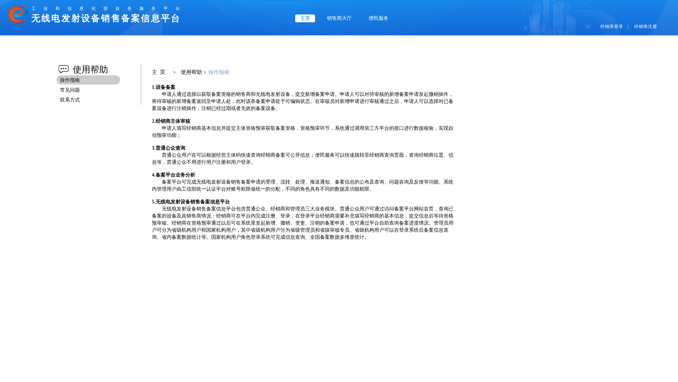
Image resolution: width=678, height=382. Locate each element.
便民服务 (378, 18)
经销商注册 (645, 26)
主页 (305, 18)
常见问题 (70, 90)
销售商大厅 (339, 18)
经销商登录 (611, 26)
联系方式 (70, 100)
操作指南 (70, 80)
